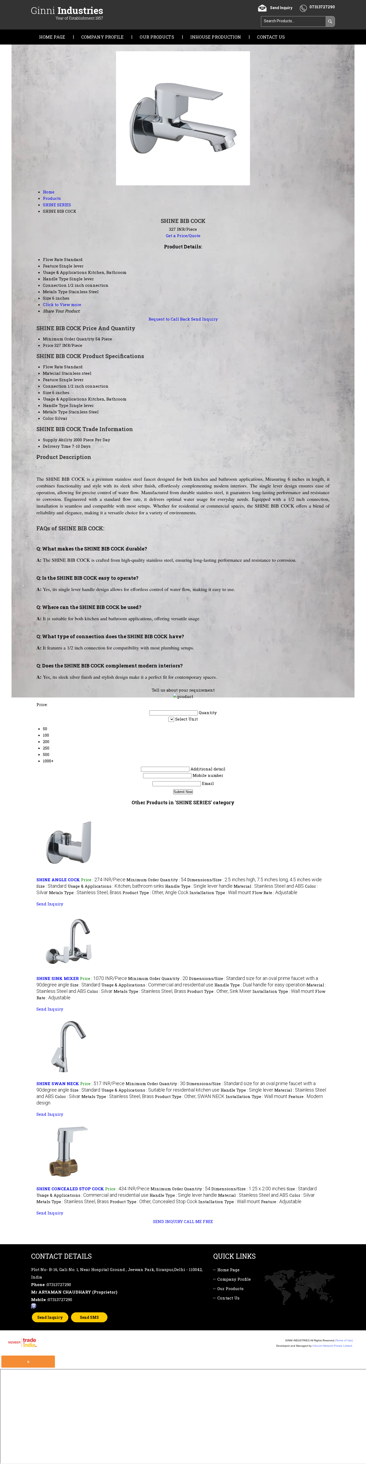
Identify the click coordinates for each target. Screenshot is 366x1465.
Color (48, 418)
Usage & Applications (65, 399)
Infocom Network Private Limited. (332, 1345)
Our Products (157, 37)
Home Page (52, 37)
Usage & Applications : (116, 886)
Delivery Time (57, 446)
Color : (100, 991)
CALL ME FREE (198, 1221)
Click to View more (62, 304)
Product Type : (155, 892)
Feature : (281, 1201)
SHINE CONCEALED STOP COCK (70, 1188)
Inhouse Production (215, 37)
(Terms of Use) (344, 1340)
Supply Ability (57, 439)
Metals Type (55, 411)
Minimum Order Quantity (68, 339)
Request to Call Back (169, 319)
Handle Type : (199, 886)
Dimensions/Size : (254, 879)
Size (47, 392)
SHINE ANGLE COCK (58, 879)
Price (48, 345)
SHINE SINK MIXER (57, 978)
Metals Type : (85, 892)
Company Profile (102, 37)
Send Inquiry (204, 319)
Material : (269, 886)
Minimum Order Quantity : (156, 879)
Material (52, 373)
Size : (51, 886)
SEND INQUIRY (168, 1221)
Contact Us (271, 37)
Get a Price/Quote (183, 235)
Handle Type (55, 405)
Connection (55, 386)
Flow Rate (53, 366)
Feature (50, 379)
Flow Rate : (274, 892)
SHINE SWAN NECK (57, 1083)
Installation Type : (220, 892)
